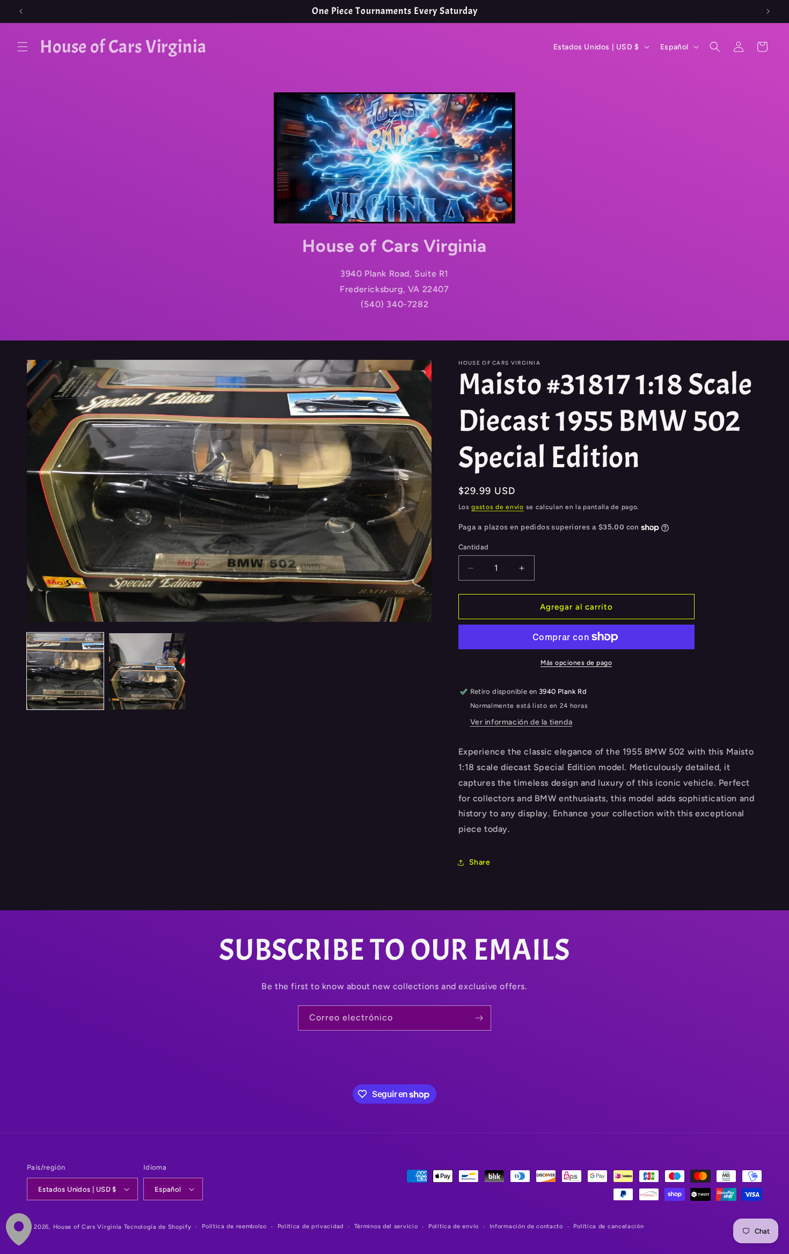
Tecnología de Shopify (158, 1226)
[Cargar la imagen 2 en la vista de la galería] (147, 671)
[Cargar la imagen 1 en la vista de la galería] (65, 671)
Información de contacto (526, 1226)
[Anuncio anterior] (21, 11)
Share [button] (480, 862)
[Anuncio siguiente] (768, 11)
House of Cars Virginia (87, 1226)
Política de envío (453, 1226)
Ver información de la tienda (521, 722)
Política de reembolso (234, 1226)
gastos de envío (497, 507)
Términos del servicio (386, 1226)
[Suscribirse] (479, 1018)
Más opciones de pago (576, 662)
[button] (22, 47)
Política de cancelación (608, 1226)
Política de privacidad (310, 1226)
